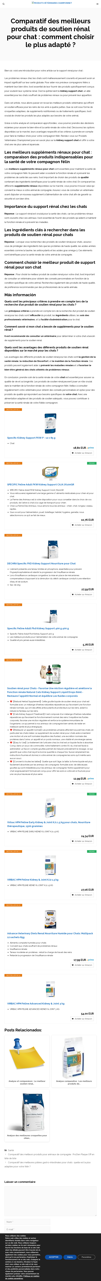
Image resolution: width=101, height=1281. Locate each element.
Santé (11, 1150)
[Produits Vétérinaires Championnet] (52, 4)
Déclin (70, 1257)
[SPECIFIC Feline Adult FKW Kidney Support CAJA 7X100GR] (50, 474)
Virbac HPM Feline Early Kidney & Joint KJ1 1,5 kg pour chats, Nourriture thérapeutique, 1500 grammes (48, 824)
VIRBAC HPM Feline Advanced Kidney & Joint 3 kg (35, 1003)
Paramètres (86, 1257)
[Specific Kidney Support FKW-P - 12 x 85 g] (50, 423)
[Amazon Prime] (90, 448)
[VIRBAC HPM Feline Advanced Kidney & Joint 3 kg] (50, 989)
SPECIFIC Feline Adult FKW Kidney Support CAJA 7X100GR (40, 484)
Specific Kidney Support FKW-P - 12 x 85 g (31, 437)
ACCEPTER (53, 1257)
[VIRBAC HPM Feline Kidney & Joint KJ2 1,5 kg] (50, 865)
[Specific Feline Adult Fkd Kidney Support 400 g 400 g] (50, 616)
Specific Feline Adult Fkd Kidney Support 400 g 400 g (38, 628)
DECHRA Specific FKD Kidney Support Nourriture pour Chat (41, 563)
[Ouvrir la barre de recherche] (3, 4)
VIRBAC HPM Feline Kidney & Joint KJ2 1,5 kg (32, 879)
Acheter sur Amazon (83, 453)
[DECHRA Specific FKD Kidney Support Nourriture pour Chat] (50, 549)
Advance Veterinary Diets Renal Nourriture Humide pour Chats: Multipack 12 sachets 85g (50, 935)
